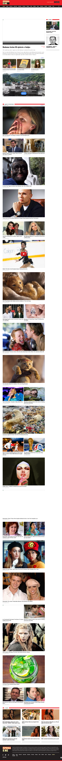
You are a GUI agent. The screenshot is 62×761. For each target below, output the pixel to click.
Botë (31, 6)
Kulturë (34, 6)
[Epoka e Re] (6, 4)
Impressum (4, 757)
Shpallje (49, 6)
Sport (38, 6)
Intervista (15, 6)
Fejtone (28, 6)
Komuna (24, 6)
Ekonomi (11, 6)
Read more (24, 93)
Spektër (46, 6)
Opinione (19, 6)
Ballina (4, 6)
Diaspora (41, 6)
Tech (53, 6)
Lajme (7, 6)
